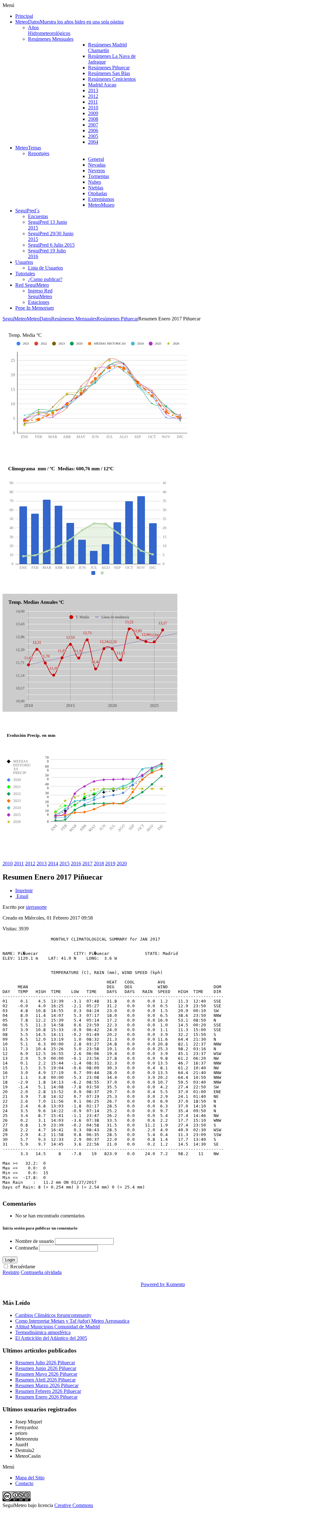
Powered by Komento (163, 1284)
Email (21, 896)
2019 (110, 863)
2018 (99, 863)
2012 (30, 863)
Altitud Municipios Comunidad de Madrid (57, 1326)
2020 (122, 863)
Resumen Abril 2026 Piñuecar (45, 1379)
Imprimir (24, 890)
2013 (42, 863)
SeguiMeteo (15, 318)
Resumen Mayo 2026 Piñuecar (46, 1374)
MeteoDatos (39, 318)
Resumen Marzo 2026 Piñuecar (47, 1385)
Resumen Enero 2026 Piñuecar (46, 1397)
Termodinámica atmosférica (43, 1332)
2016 (76, 863)
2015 (64, 863)
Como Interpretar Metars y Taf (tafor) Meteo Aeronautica (72, 1321)
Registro (11, 1272)
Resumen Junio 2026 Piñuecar (45, 1368)
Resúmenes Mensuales (74, 318)
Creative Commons (73, 1505)
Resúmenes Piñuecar (117, 318)
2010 (8, 863)
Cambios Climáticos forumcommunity (53, 1315)
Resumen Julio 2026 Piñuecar (45, 1362)
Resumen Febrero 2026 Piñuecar (48, 1391)
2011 (19, 863)
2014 (53, 863)
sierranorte (36, 907)
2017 (87, 863)
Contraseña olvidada (41, 1272)
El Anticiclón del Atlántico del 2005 (51, 1338)
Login (10, 1259)
